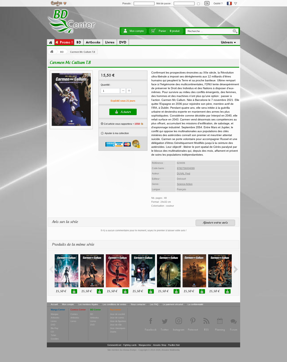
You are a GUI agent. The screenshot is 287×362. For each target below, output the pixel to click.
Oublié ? (218, 3)
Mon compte (137, 31)
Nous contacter (138, 304)
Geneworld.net (114, 345)
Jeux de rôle (116, 324)
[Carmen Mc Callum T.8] (71, 125)
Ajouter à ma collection (116, 133)
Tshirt (53, 335)
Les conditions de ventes (114, 304)
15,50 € (61, 291)
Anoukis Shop (159, 345)
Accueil (54, 304)
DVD (53, 324)
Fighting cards (130, 345)
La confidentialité (195, 304)
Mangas (54, 314)
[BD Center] (71, 33)
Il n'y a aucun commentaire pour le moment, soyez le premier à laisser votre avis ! (143, 230)
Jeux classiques (117, 328)
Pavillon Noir (174, 345)
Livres (54, 321)
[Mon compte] (125, 31)
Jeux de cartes (117, 317)
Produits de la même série (73, 244)
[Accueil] (50, 42)
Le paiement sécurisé (173, 304)
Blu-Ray (54, 328)
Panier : (169, 31)
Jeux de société (117, 314)
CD (52, 332)
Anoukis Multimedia (170, 350)
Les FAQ (154, 304)
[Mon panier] (153, 31)
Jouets (113, 332)
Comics (74, 314)
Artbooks (55, 317)
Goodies (55, 339)
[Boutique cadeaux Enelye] (102, 123)
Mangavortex (145, 345)
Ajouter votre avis (215, 222)
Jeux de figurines (118, 321)
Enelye (133, 350)
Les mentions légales (88, 304)
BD (62, 52)
